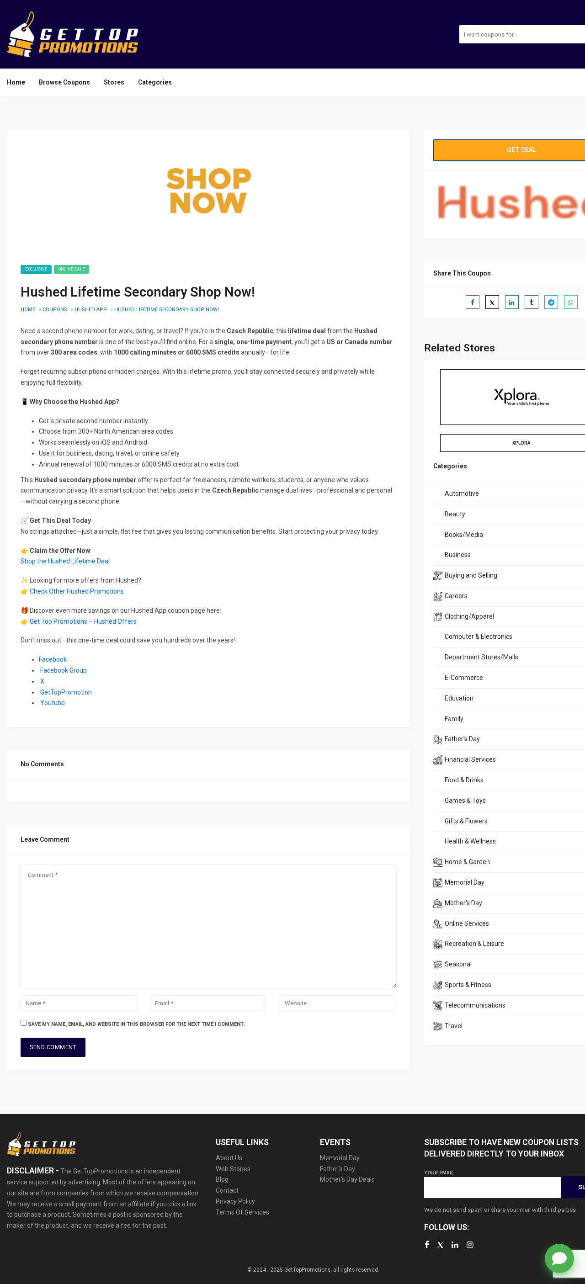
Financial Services (470, 759)
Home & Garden (467, 861)
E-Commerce (464, 677)
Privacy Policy (235, 1201)
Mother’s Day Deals (347, 1179)
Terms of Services (242, 1212)
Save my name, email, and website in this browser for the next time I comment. (136, 1024)
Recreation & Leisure (474, 943)
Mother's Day (463, 903)
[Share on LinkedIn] (512, 302)
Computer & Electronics (478, 636)
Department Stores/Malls (481, 657)
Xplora (521, 443)
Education (459, 698)
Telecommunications (475, 1005)
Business (458, 554)
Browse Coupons (64, 82)
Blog (222, 1179)
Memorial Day (464, 882)
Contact (227, 1190)
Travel (454, 1025)
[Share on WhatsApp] (571, 302)
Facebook (53, 659)
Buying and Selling (471, 575)
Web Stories (233, 1169)
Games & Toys (465, 800)
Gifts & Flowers (466, 821)
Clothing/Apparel (469, 616)
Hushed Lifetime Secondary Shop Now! (166, 310)
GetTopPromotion (66, 692)
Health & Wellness (470, 841)
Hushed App (90, 310)
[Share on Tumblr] (531, 302)
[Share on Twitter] (492, 302)
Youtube (52, 702)
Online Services (467, 923)
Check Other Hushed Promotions (77, 591)
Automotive (462, 493)
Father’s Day (337, 1169)
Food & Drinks (464, 780)
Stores (114, 82)
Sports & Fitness (468, 984)
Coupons (55, 310)
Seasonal (458, 964)
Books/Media (464, 534)
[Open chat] (559, 1258)
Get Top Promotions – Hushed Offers (83, 621)
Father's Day (462, 739)
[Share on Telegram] (551, 302)
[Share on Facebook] (472, 302)
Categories (155, 82)
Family (454, 718)
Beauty (455, 514)
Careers (456, 596)
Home (16, 82)
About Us (229, 1158)
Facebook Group (63, 670)
